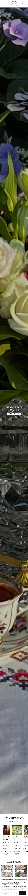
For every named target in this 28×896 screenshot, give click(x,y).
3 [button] (14, 813)
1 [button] (6, 813)
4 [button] (17, 813)
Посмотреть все (14, 821)
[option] (14, 410)
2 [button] (10, 813)
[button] (24, 1)
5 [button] (21, 813)
